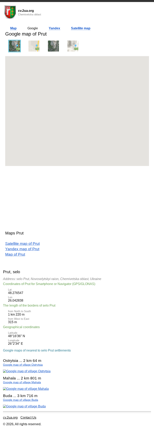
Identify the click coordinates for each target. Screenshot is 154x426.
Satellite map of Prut (22, 243)
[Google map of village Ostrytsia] (27, 371)
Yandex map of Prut (22, 249)
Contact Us (28, 417)
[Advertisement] (77, 197)
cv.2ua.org (10, 417)
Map (13, 28)
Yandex (54, 28)
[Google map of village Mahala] (26, 388)
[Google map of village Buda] (24, 406)
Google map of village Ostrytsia (23, 364)
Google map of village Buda (20, 399)
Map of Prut (15, 254)
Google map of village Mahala (22, 382)
